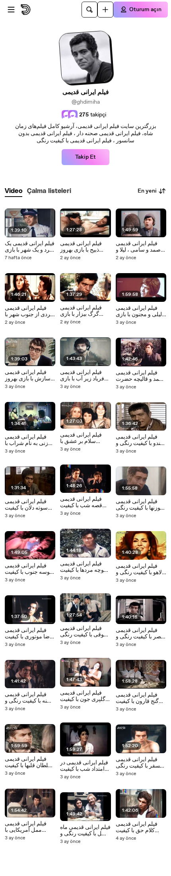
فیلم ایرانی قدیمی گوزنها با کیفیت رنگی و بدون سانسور (139, 504)
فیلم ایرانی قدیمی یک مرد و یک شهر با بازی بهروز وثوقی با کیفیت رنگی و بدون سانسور (29, 246)
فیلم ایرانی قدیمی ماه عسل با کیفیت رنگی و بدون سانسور (85, 830)
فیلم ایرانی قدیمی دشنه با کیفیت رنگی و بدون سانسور (29, 697)
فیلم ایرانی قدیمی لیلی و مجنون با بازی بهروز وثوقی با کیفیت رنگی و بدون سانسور (140, 311)
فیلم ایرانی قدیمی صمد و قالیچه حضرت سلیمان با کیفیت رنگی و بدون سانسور (141, 376)
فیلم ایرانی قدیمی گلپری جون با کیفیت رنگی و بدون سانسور (84, 696)
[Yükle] (105, 10)
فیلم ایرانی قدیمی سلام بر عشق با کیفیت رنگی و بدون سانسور (82, 438)
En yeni (147, 191)
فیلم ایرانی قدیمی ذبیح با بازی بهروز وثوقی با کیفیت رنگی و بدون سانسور (84, 246)
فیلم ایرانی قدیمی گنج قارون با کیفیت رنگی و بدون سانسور (140, 698)
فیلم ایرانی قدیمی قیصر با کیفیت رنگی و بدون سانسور (140, 633)
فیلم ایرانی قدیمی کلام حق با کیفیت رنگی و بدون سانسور (140, 827)
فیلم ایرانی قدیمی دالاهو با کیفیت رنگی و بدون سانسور (141, 569)
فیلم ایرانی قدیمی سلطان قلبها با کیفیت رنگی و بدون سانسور (29, 762)
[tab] (13, 191)
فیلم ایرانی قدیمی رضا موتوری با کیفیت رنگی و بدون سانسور (29, 633)
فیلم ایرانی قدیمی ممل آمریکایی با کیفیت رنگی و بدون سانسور (27, 827)
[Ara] (89, 10)
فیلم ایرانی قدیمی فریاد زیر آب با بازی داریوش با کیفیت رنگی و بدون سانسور (84, 375)
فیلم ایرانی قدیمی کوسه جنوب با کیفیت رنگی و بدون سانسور (29, 569)
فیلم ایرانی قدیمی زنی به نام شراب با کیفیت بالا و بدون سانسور (26, 440)
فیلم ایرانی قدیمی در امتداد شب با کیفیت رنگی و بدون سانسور (84, 766)
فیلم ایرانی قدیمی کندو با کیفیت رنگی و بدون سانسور (139, 440)
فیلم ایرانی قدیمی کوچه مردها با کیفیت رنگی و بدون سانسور (84, 567)
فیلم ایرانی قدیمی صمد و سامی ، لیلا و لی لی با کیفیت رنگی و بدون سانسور (139, 246)
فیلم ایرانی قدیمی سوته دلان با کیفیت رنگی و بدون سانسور (29, 504)
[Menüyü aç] (11, 10)
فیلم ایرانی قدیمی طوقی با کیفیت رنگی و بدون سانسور (84, 631)
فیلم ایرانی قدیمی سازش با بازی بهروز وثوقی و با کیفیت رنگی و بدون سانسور (29, 375)
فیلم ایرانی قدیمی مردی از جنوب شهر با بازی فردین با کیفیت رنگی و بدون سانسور (29, 311)
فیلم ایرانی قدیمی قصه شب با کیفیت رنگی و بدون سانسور (84, 502)
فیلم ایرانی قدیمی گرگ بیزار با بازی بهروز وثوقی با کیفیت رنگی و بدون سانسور (84, 311)
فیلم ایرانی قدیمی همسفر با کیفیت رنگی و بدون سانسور (141, 762)
